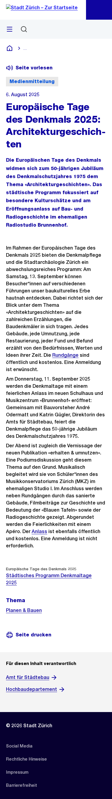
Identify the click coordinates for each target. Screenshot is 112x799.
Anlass (39, 531)
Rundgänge (65, 355)
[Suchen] (24, 29)
